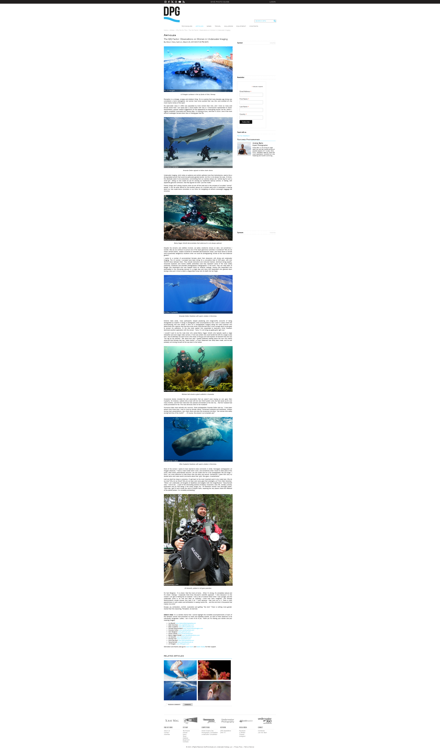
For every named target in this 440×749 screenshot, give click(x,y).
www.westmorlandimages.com (193, 628)
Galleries (228, 26)
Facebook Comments (174, 704)
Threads (241, 734)
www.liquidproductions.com (191, 635)
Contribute (261, 731)
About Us (167, 731)
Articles (199, 26)
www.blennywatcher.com (186, 640)
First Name (244, 99)
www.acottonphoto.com (186, 630)
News (209, 26)
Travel (218, 26)
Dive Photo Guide (220, 2)
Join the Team (262, 732)
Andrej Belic (258, 143)
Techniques (187, 26)
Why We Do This (181, 30)
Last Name (244, 107)
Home (166, 30)
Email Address (245, 91)
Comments (188, 704)
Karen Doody (201, 647)
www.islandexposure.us (185, 642)
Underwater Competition (209, 734)
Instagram (242, 736)
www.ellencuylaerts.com (186, 627)
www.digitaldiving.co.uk (186, 625)
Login (273, 2)
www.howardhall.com (184, 639)
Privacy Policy (238, 747)
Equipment (241, 26)
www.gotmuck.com (184, 632)
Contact (166, 732)
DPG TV (223, 732)
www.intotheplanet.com (184, 637)
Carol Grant (189, 647)
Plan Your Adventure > (243, 136)
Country (243, 114)
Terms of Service (249, 747)
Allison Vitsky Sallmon (174, 42)
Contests (253, 26)
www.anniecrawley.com (185, 633)
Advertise (273, 43)
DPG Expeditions (225, 731)
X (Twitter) (242, 732)
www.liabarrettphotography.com (186, 623)
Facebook (242, 731)
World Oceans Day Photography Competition (210, 731)
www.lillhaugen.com (182, 644)
